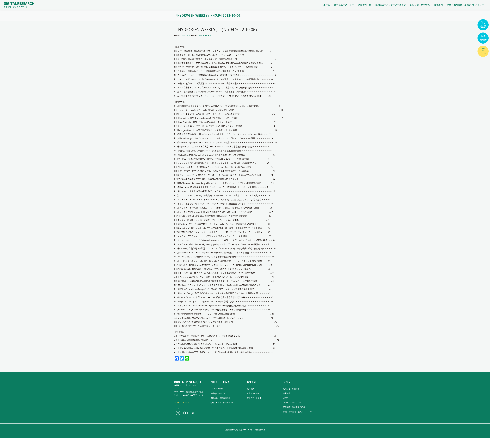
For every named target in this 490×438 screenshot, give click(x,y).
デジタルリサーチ (204, 35)
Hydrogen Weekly (218, 393)
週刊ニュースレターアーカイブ (391, 5)
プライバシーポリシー (292, 402)
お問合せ (286, 398)
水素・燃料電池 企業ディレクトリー (465, 5)
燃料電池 (250, 389)
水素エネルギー (253, 393)
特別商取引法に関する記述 (294, 407)
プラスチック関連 (254, 398)
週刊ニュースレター (344, 5)
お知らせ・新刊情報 (420, 5)
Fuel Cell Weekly (217, 389)
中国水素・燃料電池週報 (220, 398)
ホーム (326, 5)
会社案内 (438, 5)
